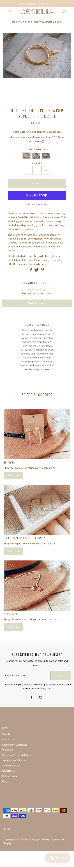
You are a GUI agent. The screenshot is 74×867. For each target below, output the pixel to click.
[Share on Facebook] (31, 270)
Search (6, 734)
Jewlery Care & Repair (14, 760)
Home (15, 21)
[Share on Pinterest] (42, 270)
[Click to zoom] (65, 39)
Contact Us (8, 770)
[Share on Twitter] (36, 270)
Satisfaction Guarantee (14, 744)
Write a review (37, 303)
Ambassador (9, 739)
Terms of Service (11, 765)
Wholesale (7, 749)
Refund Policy (9, 776)
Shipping (31, 131)
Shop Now (13, 475)
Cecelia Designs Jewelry (37, 839)
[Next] (18, 39)
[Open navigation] (9, 11)
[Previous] (9, 39)
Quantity (37, 163)
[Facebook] (31, 697)
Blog (4, 781)
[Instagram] (40, 697)
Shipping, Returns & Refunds (17, 755)
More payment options (37, 204)
